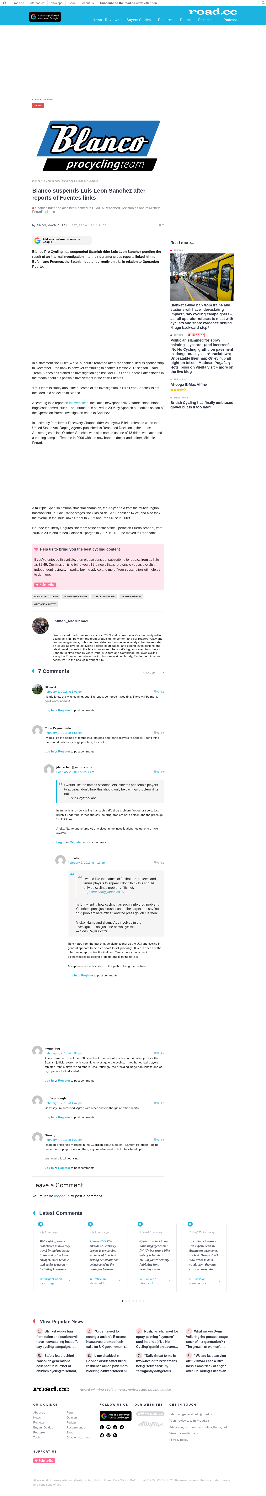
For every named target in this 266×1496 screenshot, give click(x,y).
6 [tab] (140, 1301)
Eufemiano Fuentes (75, 596)
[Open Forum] (193, 19)
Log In (49, 710)
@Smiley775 (98, 1241)
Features (39, 1432)
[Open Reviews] (121, 19)
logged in (62, 1196)
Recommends (75, 1427)
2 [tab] (126, 1301)
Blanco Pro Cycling (46, 596)
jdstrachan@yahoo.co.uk (106, 892)
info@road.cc (204, 1414)
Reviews (39, 1422)
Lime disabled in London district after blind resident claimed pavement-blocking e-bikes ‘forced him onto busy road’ (107, 1366)
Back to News (44, 99)
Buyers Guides (43, 1427)
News (37, 1417)
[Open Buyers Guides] (153, 19)
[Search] (4, 3)
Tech (36, 1437)
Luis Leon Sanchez (104, 596)
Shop (70, 1432)
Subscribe (46, 585)
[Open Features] (175, 19)
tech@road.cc (199, 1420)
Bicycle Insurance (78, 1437)
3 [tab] (129, 1301)
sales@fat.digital (215, 1427)
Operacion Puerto (45, 604)
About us (39, 1412)
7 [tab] (143, 1301)
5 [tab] (136, 1301)
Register (64, 710)
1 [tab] (122, 1301)
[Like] (155, 691)
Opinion (71, 1417)
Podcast (72, 1422)
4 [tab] (133, 1301)
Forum (70, 1412)
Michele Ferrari (131, 596)
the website (77, 403)
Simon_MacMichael (71, 621)
